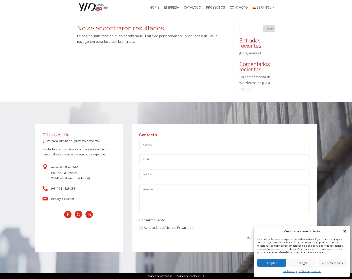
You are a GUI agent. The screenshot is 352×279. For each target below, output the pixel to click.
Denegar (301, 263)
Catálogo (192, 7)
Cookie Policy (290, 271)
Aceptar (272, 263)
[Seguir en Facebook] (68, 214)
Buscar (269, 29)
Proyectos (215, 7)
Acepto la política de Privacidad (168, 227)
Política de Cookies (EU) (190, 276)
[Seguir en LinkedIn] (89, 214)
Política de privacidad (310, 271)
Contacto (239, 7)
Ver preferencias (332, 263)
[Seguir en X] (78, 214)
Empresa (171, 7)
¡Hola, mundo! (250, 53)
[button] (344, 231)
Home (154, 7)
